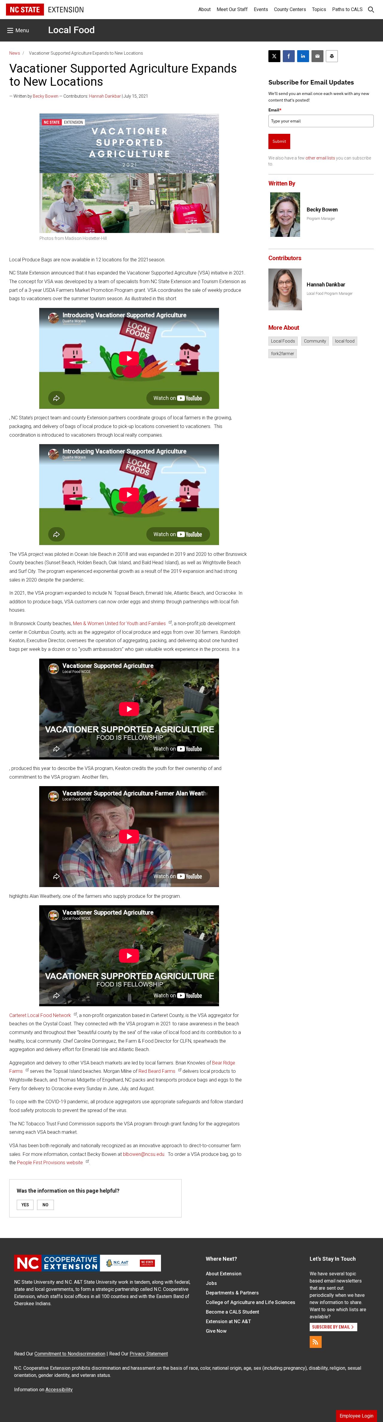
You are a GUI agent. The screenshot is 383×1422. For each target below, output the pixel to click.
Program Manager (321, 219)
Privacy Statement (149, 1354)
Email (275, 110)
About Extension (223, 1274)
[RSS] (316, 1342)
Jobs (211, 1283)
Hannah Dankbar (105, 96)
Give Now (216, 1331)
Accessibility (59, 1389)
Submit (279, 141)
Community (315, 341)
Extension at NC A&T (228, 1321)
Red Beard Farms (157, 1071)
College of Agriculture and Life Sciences (250, 1302)
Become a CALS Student (232, 1312)
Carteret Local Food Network (40, 1015)
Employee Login (356, 1416)
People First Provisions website (50, 1162)
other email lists (320, 158)
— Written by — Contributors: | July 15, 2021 (78, 96)
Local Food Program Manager (329, 294)
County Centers (290, 9)
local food (345, 341)
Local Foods (283, 341)
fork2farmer (282, 353)
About (204, 9)
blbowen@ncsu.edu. (144, 1154)
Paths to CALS (347, 9)
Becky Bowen (45, 96)
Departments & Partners (232, 1293)
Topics (319, 9)
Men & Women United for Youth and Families (119, 623)
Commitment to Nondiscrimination (69, 1354)
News (14, 53)
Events (261, 9)
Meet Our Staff (232, 9)
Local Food (71, 30)
